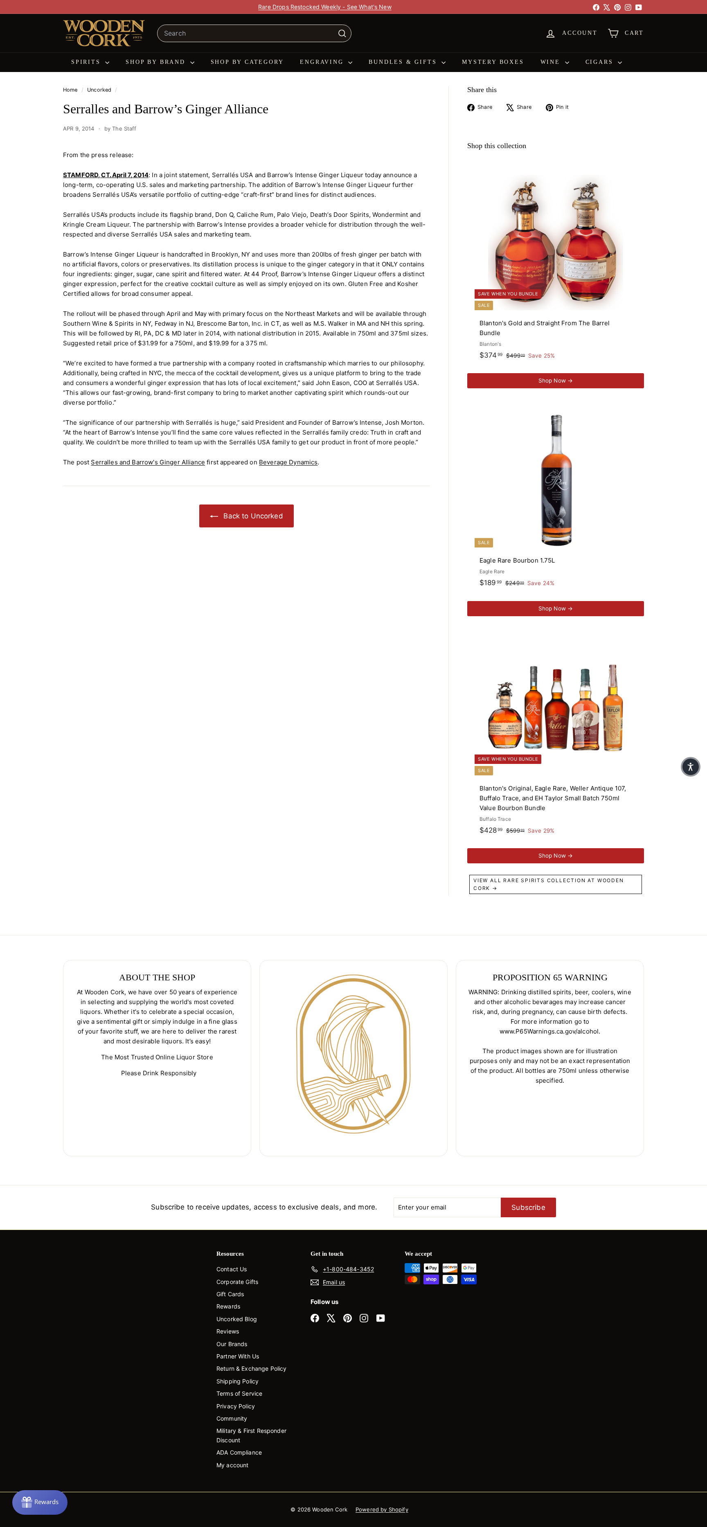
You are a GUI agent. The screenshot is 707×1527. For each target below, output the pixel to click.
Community (231, 1418)
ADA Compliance (239, 1452)
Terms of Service (239, 1393)
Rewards (228, 1306)
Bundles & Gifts (404, 62)
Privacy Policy (235, 1406)
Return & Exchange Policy (251, 1368)
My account (232, 1465)
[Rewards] (40, 1502)
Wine (551, 62)
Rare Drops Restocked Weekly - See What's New (325, 6)
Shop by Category (247, 62)
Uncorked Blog (236, 1318)
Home (71, 90)
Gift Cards (230, 1294)
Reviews (227, 1331)
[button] (690, 767)
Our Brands (232, 1343)
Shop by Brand (157, 62)
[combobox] (254, 34)
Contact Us (231, 1269)
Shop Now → (555, 380)
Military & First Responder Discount (251, 1435)
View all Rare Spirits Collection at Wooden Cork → (548, 884)
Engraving (323, 62)
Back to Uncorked (252, 516)
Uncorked (99, 90)
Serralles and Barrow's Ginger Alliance (148, 462)
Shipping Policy (237, 1381)
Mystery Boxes (493, 62)
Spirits (87, 62)
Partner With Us (237, 1356)
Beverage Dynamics (288, 462)
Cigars (600, 62)
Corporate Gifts (237, 1281)
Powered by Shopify (382, 1509)
